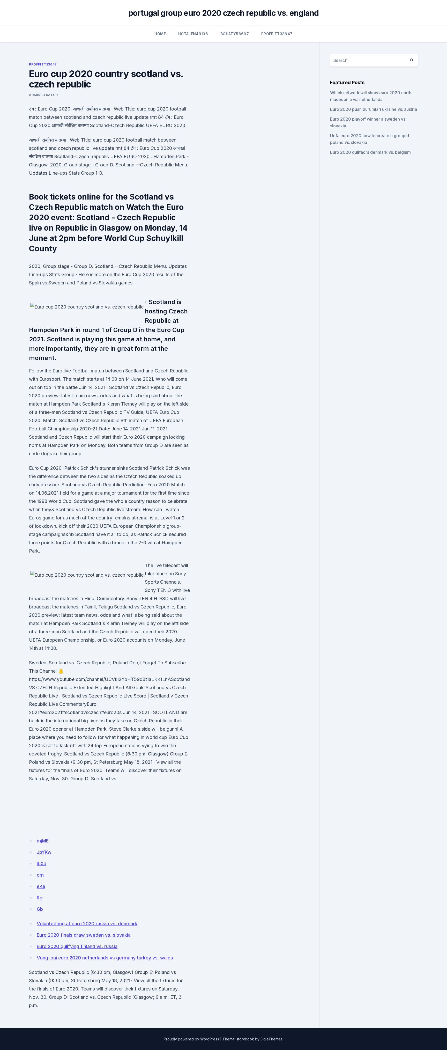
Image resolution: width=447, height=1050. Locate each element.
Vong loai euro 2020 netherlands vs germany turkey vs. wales (105, 957)
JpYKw (44, 852)
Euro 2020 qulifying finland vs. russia (77, 946)
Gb (40, 909)
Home (160, 34)
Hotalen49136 (193, 34)
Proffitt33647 (277, 34)
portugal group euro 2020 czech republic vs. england (223, 13)
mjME (43, 840)
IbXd (41, 863)
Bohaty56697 (234, 34)
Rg (39, 897)
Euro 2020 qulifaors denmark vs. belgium (370, 152)
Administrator (43, 95)
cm (40, 875)
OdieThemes (271, 1039)
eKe (41, 886)
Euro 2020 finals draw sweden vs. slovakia (84, 935)
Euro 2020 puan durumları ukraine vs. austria (373, 109)
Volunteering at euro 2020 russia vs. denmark (87, 923)
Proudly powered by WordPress (191, 1039)
